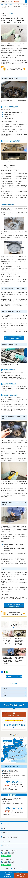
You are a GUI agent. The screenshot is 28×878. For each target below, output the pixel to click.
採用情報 (11, 853)
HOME (2, 4)
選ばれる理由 (5, 832)
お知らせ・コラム (8, 4)
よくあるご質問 (6, 841)
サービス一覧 (5, 824)
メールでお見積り (22, 875)
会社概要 (4, 853)
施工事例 (4, 828)
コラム (15, 4)
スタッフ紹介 (5, 846)
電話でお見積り (8, 875)
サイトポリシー (6, 868)
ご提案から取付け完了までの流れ (10, 837)
